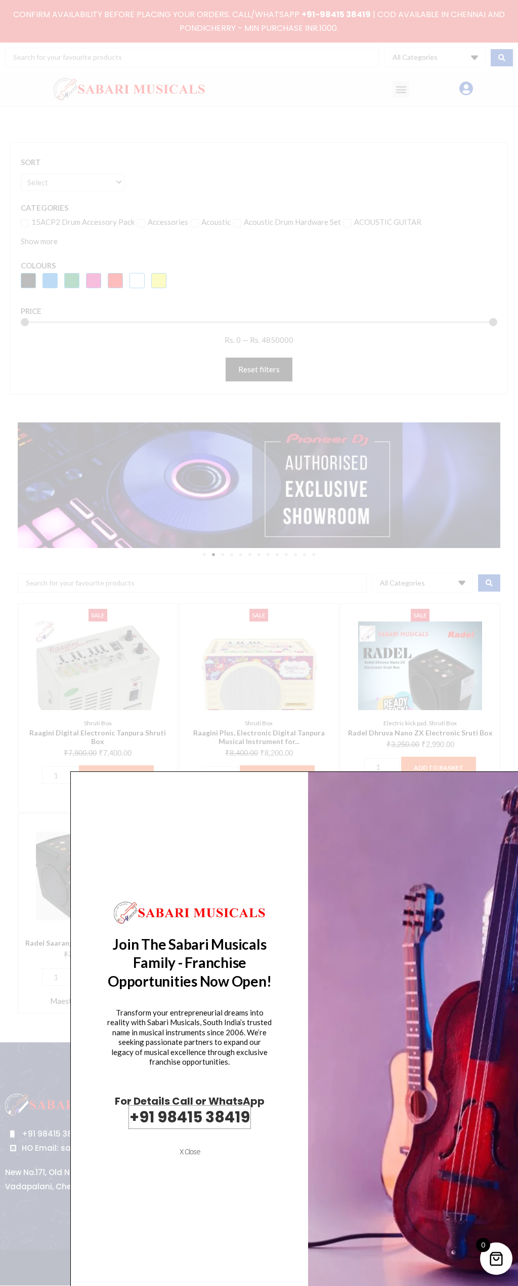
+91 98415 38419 (190, 1117)
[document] (259, 643)
